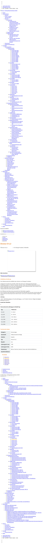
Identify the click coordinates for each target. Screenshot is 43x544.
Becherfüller (12, 49)
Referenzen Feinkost (9, 175)
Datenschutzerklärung (9, 44)
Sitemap (4, 370)
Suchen (2, 234)
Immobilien (7, 170)
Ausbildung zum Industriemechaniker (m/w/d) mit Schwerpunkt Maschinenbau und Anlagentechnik (14, 24)
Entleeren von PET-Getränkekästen (11, 205)
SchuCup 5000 (15, 54)
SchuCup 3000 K (15, 80)
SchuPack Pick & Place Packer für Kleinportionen (17, 129)
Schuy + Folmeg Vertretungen (8, 17)
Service (4, 216)
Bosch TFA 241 (10, 159)
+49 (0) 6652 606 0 (6, 6)
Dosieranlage (12, 84)
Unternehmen (6, 14)
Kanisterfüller (12, 73)
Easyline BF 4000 (15, 51)
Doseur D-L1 (14, 86)
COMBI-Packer (12, 112)
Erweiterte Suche (6, 369)
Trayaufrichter (12, 145)
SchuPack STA (14, 141)
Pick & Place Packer (13, 127)
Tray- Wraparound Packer (14, 152)
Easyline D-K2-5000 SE (16, 77)
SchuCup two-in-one (16, 64)
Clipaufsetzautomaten (14, 104)
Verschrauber (12, 100)
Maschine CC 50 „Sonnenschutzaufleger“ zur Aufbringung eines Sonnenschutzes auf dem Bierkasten (12, 213)
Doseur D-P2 (14, 89)
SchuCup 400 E (15, 65)
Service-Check (8, 221)
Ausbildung (9, 20)
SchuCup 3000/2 (15, 67)
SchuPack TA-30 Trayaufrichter (15, 147)
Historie (6, 15)
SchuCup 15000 (15, 58)
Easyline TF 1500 (15, 98)
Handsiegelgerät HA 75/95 (17, 95)
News (4, 226)
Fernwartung (7, 219)
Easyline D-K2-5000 (16, 76)
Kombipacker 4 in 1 (16, 116)
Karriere (6, 18)
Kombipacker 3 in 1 (16, 115)
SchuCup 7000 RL (15, 55)
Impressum (7, 43)
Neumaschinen (8, 47)
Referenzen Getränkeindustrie (9, 177)
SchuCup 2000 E (15, 66)
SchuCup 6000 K (15, 81)
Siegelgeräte (12, 94)
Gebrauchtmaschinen (9, 158)
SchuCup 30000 (15, 60)
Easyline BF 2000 (15, 50)
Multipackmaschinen (13, 120)
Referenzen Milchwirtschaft (8, 173)
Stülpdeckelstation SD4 (16, 144)
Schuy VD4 (14, 93)
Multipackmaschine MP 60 (17, 121)
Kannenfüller (12, 78)
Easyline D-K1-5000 (16, 75)
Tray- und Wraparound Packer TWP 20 (16, 154)
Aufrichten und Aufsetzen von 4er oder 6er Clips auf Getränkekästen (12, 198)
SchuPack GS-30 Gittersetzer (15, 150)
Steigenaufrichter (13, 139)
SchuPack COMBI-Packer (17, 114)
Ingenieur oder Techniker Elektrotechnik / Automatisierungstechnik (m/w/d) (14, 40)
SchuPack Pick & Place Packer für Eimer (16, 134)
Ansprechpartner (8, 225)
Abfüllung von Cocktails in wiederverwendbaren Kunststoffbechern (12, 182)
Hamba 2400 (9, 161)
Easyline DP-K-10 (15, 99)
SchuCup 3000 (15, 53)
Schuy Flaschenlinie (16, 71)
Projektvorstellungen (9, 180)
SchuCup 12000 (15, 69)
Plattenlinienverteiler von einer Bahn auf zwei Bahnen (12, 168)
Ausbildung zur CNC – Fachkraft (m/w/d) (13, 28)
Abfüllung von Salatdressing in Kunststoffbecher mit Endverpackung (11, 191)
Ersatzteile (7, 218)
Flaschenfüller (12, 70)
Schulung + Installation (10, 220)
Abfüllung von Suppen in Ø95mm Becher (12, 195)
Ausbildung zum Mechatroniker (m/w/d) (14, 30)
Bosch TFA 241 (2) (11, 160)
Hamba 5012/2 (10, 164)
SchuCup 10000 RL (15, 56)
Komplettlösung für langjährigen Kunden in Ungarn (12, 208)
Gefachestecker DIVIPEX (17, 119)
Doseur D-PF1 (14, 92)
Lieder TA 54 (9, 165)
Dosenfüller (11, 82)
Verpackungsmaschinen (12, 103)
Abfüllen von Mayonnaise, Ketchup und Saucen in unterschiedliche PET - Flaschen (12, 186)
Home (4, 12)
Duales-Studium (10, 32)
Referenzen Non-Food (9, 178)
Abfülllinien (9, 156)
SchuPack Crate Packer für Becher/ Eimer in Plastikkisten (17, 137)
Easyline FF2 (14, 72)
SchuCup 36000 (15, 61)
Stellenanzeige (10, 33)
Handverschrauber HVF (17, 101)
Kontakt (4, 224)
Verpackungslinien (11, 155)
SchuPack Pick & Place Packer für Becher (16, 132)
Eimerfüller (11, 62)
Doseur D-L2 (14, 87)
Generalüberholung (9, 222)
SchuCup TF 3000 (15, 83)
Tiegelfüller (11, 97)
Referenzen (5, 171)
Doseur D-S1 (14, 90)
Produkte (5, 45)
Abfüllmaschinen (10, 48)
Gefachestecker (12, 117)
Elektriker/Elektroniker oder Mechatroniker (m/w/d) (14, 36)
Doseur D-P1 (14, 88)
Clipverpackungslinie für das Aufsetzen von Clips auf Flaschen (12, 202)
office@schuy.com (6, 7)
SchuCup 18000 (15, 59)
